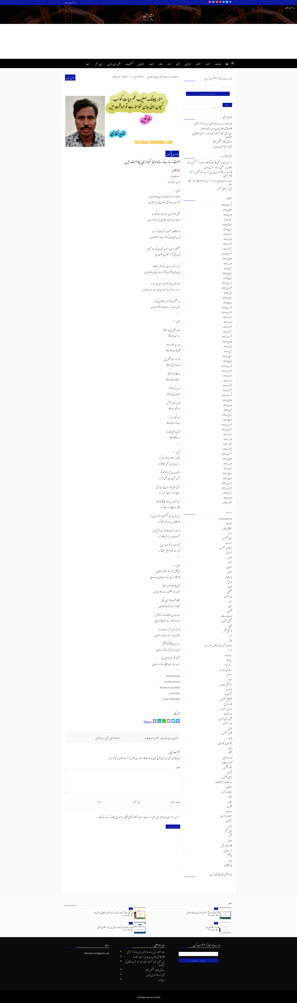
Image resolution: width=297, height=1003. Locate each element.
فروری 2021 (227, 482)
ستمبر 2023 (227, 331)
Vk (213, 2)
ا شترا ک (148, 15)
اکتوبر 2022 (227, 385)
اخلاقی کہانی (227, 528)
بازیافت (228, 576)
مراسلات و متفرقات (223, 781)
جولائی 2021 (227, 458)
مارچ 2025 (227, 277)
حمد (230, 635)
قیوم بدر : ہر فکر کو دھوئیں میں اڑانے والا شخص (213, 172)
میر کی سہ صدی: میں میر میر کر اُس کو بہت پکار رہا (213, 180)
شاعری (188, 63)
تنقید (178, 63)
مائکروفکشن (227, 767)
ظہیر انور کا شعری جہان (223, 146)
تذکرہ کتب (228, 596)
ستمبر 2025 (227, 248)
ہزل (230, 860)
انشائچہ (229, 567)
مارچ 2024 (227, 302)
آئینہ (230, 188)
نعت (230, 840)
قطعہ (230, 737)
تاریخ (230, 581)
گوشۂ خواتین (227, 757)
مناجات (228, 811)
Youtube (217, 2)
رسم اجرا (228, 664)
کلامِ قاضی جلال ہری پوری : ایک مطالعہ (216, 128)
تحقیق (229, 591)
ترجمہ (169, 63)
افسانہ (208, 63)
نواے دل (228, 850)
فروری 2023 (227, 365)
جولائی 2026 (227, 209)
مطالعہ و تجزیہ (226, 791)
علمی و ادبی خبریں (114, 63)
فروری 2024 (227, 307)
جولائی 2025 (227, 258)
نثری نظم (228, 830)
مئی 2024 (228, 292)
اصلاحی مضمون (226, 547)
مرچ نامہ (161, 979)
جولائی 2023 (227, 341)
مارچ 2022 (227, 419)
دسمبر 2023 (227, 316)
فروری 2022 (227, 424)
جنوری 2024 (227, 312)
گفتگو (230, 752)
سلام (230, 679)
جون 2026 (227, 214)
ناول (230, 825)
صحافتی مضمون (226, 698)
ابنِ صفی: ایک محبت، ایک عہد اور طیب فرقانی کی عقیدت (212, 134)
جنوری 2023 (227, 370)
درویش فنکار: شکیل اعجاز (222, 141)
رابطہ (88, 63)
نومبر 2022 (228, 380)
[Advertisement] (148, 41)
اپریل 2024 (227, 297)
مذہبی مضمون (226, 777)
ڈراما (230, 650)
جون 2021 (227, 463)
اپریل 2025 (227, 273)
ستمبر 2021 (227, 448)
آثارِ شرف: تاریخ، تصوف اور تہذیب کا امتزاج (203, 912)
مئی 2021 (228, 468)
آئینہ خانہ (229, 523)
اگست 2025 (227, 253)
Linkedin (223, 2)
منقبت (229, 820)
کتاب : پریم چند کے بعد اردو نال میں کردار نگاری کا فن (115, 926)
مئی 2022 (228, 409)
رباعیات (228, 655)
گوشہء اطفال (227, 762)
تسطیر (230, 606)
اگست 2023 (227, 336)
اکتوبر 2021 (227, 443)
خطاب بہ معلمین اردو (223, 167)
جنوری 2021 (227, 487)
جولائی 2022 (227, 399)
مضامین (141, 63)
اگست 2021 (227, 453)
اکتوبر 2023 (227, 326)
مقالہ (160, 63)
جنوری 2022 (227, 429)
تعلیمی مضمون (226, 620)
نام (99, 801)
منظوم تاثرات (226, 816)
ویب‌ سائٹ (175, 801)
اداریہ (229, 532)
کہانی (230, 747)
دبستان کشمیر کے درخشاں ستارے (218, 645)
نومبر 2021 (228, 438)
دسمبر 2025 (227, 233)
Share (147, 721)
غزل (168, 154)
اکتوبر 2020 (227, 502)
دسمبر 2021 (227, 434)
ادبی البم (98, 63)
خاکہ (230, 640)
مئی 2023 (228, 351)
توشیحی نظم (228, 630)
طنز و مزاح (228, 703)
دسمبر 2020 (227, 492)
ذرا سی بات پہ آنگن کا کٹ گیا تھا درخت (216, 162)
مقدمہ (230, 801)
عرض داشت (226, 708)
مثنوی (230, 772)
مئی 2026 (228, 219)
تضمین (229, 611)
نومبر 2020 (228, 497)
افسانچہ (229, 552)
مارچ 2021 (227, 478)
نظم (230, 835)
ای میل (136, 801)
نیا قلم (229, 855)
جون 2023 (227, 346)
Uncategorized (225, 518)
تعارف (218, 63)
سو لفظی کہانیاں (226, 684)
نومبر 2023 (228, 321)
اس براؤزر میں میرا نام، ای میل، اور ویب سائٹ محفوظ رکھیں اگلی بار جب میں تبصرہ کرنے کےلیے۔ (137, 816)
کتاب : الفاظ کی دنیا (212, 926)
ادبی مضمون (227, 537)
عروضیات (227, 713)
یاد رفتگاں (228, 864)
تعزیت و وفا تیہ (226, 615)
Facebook (230, 2)
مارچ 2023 (227, 360)
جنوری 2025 (227, 287)
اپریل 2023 (227, 356)
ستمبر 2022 (227, 390)
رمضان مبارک (225, 669)
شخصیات (129, 63)
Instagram (209, 2)
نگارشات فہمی (226, 845)
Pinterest (220, 2)
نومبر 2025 (228, 238)
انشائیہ (198, 63)
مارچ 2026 (227, 229)
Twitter (227, 2)
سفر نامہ (229, 674)
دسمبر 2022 (227, 375)
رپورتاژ (229, 659)
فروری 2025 (227, 282)
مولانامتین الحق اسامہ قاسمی (107, 737)
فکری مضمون (226, 733)
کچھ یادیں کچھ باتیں (225, 742)
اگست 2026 (227, 204)
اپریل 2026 (227, 224)
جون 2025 (227, 263)
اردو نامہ (228, 542)
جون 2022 (227, 404)
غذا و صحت (227, 723)
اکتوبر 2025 (227, 243)
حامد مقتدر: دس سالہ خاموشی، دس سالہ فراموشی (213, 123)
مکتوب (229, 806)
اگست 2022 (227, 395)
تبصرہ (151, 63)
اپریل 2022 (227, 414)
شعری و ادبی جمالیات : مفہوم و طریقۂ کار (162, 737)
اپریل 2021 (227, 473)
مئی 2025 (228, 268)
